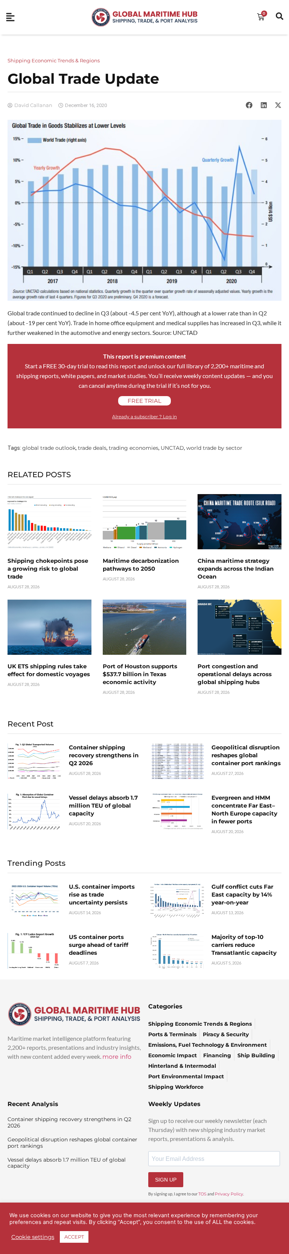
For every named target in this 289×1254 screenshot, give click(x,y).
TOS (202, 1194)
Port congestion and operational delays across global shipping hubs (235, 674)
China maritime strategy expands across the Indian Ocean (236, 568)
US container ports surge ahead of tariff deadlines (98, 944)
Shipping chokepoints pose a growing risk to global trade (48, 568)
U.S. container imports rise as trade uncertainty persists (102, 894)
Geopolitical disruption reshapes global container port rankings (246, 755)
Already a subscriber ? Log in (144, 416)
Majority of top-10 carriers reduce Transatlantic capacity (244, 944)
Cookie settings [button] (32, 1237)
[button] (249, 105)
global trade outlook (49, 448)
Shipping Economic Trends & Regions (54, 60)
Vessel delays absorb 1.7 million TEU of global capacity (103, 805)
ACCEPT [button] (74, 1237)
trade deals (92, 448)
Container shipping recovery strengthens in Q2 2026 (103, 755)
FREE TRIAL (144, 400)
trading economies (133, 448)
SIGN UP (165, 1180)
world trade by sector (214, 448)
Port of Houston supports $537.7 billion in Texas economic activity (140, 674)
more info (116, 1056)
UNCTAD (172, 448)
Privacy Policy (229, 1194)
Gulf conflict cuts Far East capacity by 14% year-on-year (242, 894)
